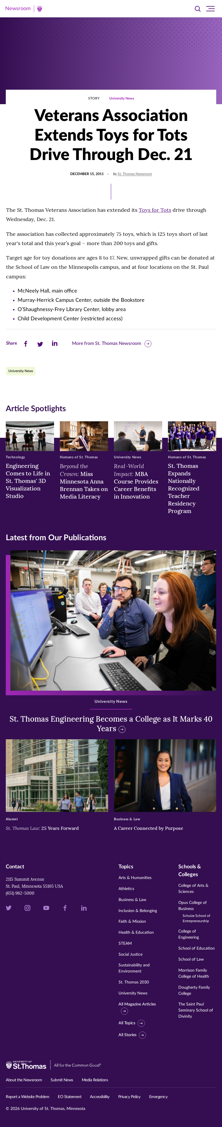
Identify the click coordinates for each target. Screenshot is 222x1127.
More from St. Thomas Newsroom (106, 343)
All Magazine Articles (137, 1004)
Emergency (158, 1097)
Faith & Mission (132, 922)
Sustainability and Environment (134, 968)
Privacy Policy (129, 1097)
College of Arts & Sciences (193, 889)
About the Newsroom (24, 1080)
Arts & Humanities (135, 878)
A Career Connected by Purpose (149, 828)
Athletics (126, 889)
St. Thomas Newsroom (135, 174)
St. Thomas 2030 (134, 982)
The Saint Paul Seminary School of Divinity (195, 1010)
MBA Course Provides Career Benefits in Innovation (136, 481)
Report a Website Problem (27, 1097)
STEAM (125, 944)
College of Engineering (188, 934)
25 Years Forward (42, 828)
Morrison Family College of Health (193, 973)
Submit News (62, 1080)
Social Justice (131, 955)
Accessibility (100, 1097)
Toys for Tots (155, 210)
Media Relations (95, 1080)
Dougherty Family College (194, 991)
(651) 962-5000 (20, 893)
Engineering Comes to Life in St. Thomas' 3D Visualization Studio (28, 480)
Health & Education (136, 933)
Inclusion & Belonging (138, 911)
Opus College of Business (194, 912)
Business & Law (132, 900)
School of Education (196, 948)
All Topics (127, 1023)
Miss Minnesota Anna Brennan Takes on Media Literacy (84, 481)
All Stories (127, 1035)
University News (121, 98)
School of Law (191, 959)
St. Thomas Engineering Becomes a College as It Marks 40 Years (111, 723)
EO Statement (69, 1097)
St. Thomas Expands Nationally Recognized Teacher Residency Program (183, 488)
